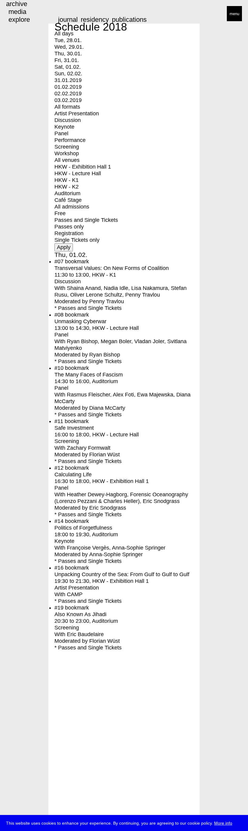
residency (95, 19)
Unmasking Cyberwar (80, 321)
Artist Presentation (76, 113)
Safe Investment (74, 428)
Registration (68, 233)
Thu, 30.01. (68, 54)
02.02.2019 (68, 93)
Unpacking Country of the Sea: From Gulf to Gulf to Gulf (121, 574)
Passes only (69, 227)
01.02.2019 (68, 87)
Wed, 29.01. (69, 47)
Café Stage (68, 200)
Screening (66, 147)
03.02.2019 (68, 100)
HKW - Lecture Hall (77, 173)
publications (129, 19)
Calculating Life (73, 474)
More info (223, 823)
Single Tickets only (77, 240)
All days (63, 34)
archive (16, 4)
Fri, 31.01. (66, 60)
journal (68, 19)
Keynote (64, 127)
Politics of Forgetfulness (83, 528)
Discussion (67, 120)
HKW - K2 (66, 187)
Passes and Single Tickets (86, 220)
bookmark (77, 261)
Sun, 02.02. (68, 74)
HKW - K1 (66, 180)
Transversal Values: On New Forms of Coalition (111, 268)
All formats (67, 107)
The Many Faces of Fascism (88, 375)
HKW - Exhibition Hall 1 (82, 167)
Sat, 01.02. (67, 67)
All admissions (71, 207)
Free (60, 213)
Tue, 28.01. (68, 40)
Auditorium (67, 193)
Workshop (66, 153)
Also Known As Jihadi (80, 614)
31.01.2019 (68, 80)
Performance (70, 140)
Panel (61, 133)
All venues (67, 160)
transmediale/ (23, 14)
